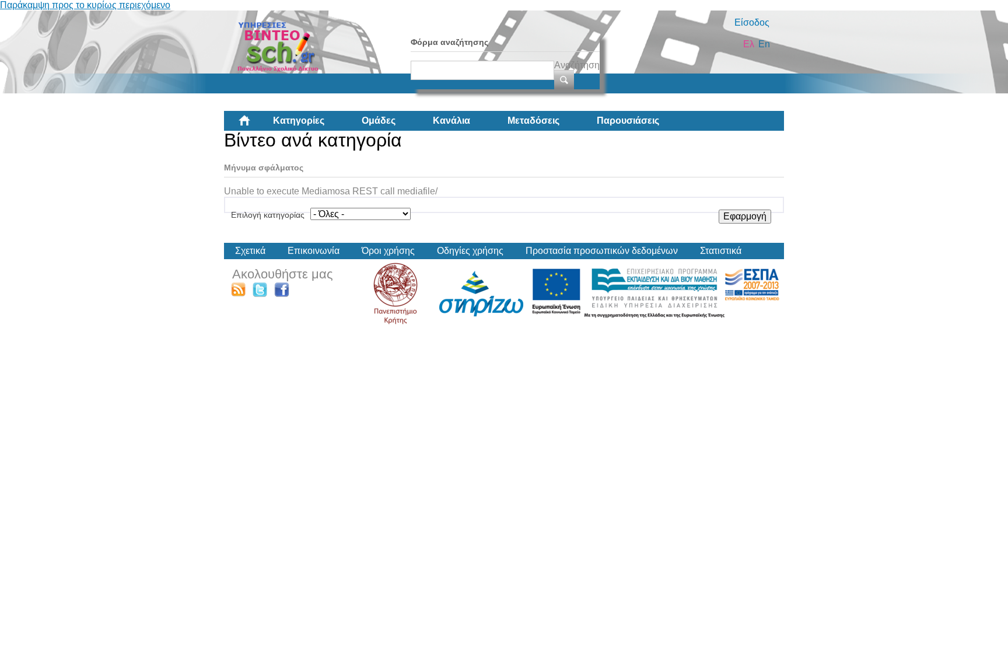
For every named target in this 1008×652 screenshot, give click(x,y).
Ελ (748, 44)
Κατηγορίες (298, 120)
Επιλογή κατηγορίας (267, 214)
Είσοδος (751, 22)
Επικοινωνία (314, 251)
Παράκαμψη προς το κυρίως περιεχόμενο (85, 5)
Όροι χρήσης (388, 251)
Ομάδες (379, 120)
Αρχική (254, 125)
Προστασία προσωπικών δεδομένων (602, 251)
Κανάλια (451, 120)
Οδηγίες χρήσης (470, 251)
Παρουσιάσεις (628, 120)
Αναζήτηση (577, 65)
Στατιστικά (720, 251)
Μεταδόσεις (533, 120)
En (764, 44)
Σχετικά (250, 251)
